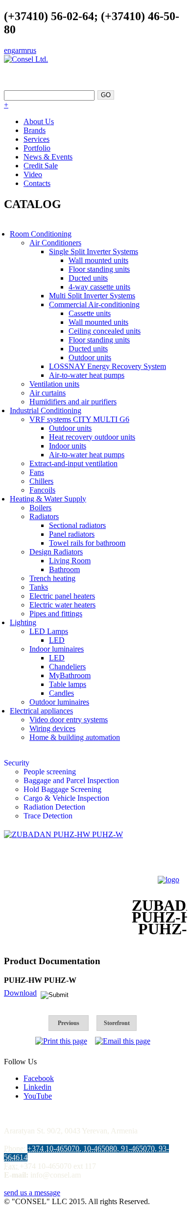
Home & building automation (74, 737)
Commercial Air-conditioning (94, 304)
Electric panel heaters (62, 596)
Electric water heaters (62, 605)
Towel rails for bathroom (87, 543)
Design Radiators (56, 552)
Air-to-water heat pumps (86, 375)
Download (20, 993)
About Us (39, 121)
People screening (50, 771)
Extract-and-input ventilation (73, 463)
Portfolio (37, 148)
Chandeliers (67, 666)
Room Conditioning (41, 234)
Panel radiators (72, 534)
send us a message (32, 1192)
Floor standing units (99, 269)
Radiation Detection (54, 807)
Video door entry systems (68, 719)
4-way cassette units (99, 287)
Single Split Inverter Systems (93, 251)
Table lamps (67, 684)
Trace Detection (48, 816)
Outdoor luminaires (59, 702)
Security (16, 763)
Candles (61, 693)
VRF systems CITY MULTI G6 (79, 419)
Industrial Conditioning (45, 410)
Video (33, 174)
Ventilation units (54, 384)
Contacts (37, 183)
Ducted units (88, 278)
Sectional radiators (77, 525)
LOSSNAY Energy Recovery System (107, 366)
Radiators (44, 516)
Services (36, 139)
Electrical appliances (41, 711)
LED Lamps (48, 631)
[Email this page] (122, 1041)
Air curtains (47, 393)
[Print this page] (61, 1041)
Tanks (38, 587)
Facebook (39, 1078)
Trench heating (52, 578)
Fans (36, 472)
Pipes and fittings (55, 613)
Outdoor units (90, 357)
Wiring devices (52, 728)
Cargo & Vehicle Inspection (66, 798)
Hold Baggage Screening (62, 789)
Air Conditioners (55, 242)
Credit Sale (41, 165)
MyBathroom (70, 675)
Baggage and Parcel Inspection (71, 780)
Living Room (70, 560)
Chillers (41, 481)
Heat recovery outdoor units (92, 437)
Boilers (40, 507)
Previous (68, 1023)
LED (57, 640)
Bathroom (64, 569)
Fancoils (42, 490)
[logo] (168, 879)
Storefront (117, 1023)
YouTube (38, 1096)
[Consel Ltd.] (26, 59)
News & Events (48, 157)
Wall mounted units (98, 260)
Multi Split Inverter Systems (92, 295)
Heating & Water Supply (48, 499)
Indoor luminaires (56, 649)
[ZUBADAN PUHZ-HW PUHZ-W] (63, 834)
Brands (35, 130)
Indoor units (67, 446)
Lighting (23, 622)
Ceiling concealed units (105, 331)
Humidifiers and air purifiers (73, 401)
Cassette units (90, 313)
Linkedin (37, 1087)
